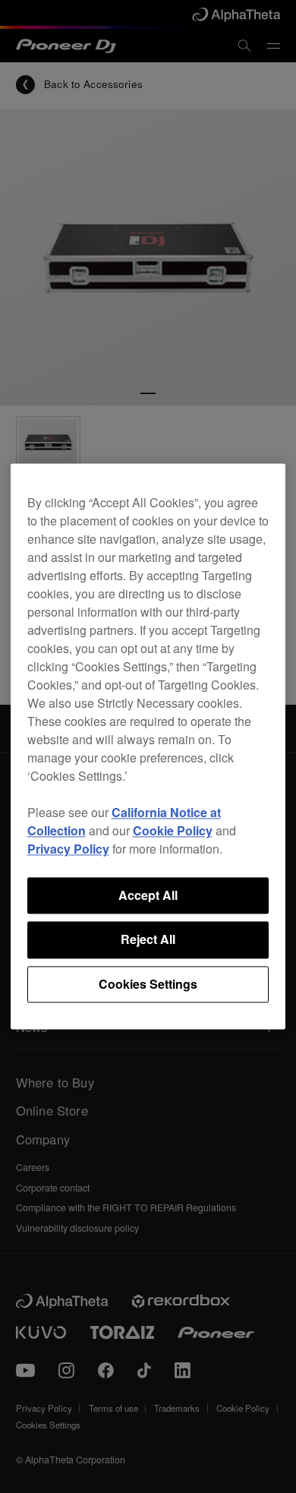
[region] (148, 746)
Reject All (148, 940)
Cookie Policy (173, 830)
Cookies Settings (148, 984)
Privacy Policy (68, 848)
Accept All (148, 895)
